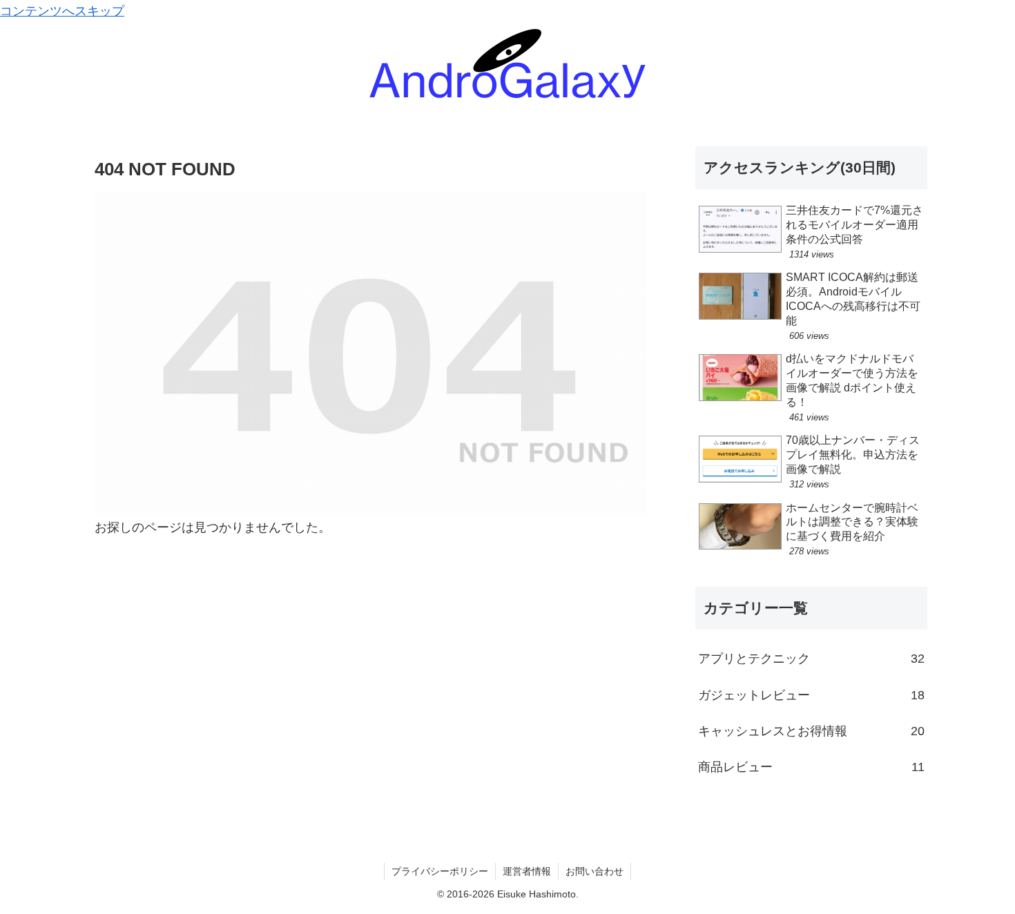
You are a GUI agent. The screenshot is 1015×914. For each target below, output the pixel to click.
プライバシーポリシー (440, 871)
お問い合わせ (595, 871)
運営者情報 (527, 871)
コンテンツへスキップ (62, 11)
